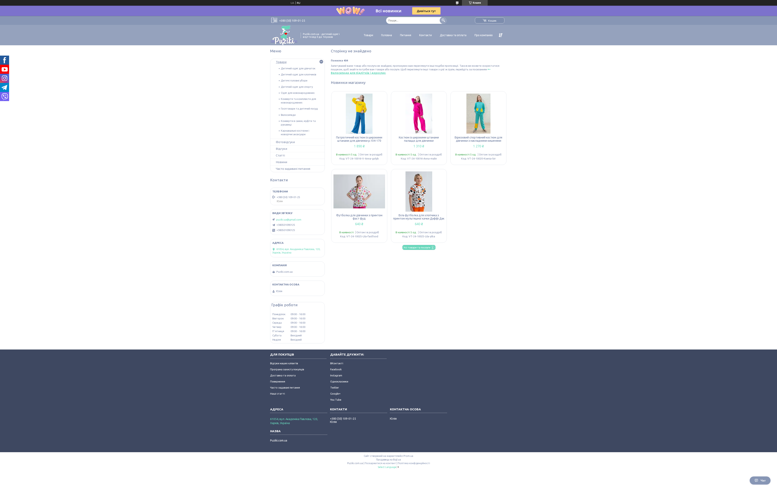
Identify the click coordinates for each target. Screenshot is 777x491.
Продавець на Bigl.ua (388, 459)
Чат (763, 480)
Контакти (425, 35)
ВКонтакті (336, 363)
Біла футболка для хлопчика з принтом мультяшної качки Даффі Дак (418, 217)
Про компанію (483, 35)
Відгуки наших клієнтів (284, 363)
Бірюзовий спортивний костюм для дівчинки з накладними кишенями (478, 139)
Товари (368, 35)
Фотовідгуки (285, 142)
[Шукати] (443, 20)
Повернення (277, 381)
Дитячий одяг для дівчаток (298, 68)
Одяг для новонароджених (298, 92)
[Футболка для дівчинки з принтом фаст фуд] (359, 191)
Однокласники (339, 381)
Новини (281, 162)
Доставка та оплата (453, 35)
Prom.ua (408, 456)
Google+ (335, 393)
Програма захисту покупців (287, 369)
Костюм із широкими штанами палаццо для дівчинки (419, 139)
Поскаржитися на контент (380, 463)
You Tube (335, 399)
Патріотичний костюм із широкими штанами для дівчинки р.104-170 (359, 139)
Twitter (334, 387)
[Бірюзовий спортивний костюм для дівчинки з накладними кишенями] (478, 113)
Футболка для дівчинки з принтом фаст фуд (359, 217)
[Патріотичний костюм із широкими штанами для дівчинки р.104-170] (359, 113)
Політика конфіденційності (414, 463)
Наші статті (277, 393)
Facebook (336, 369)
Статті (280, 155)
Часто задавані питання (293, 168)
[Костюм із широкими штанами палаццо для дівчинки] (419, 113)
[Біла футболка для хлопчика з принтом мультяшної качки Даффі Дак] (419, 191)
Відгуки (281, 148)
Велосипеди (288, 114)
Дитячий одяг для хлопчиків (298, 74)
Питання (405, 35)
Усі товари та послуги (416, 247)
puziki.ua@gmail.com (288, 219)
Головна (386, 35)
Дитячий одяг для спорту (297, 86)
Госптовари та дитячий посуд (299, 108)
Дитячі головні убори (294, 80)
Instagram (336, 375)
